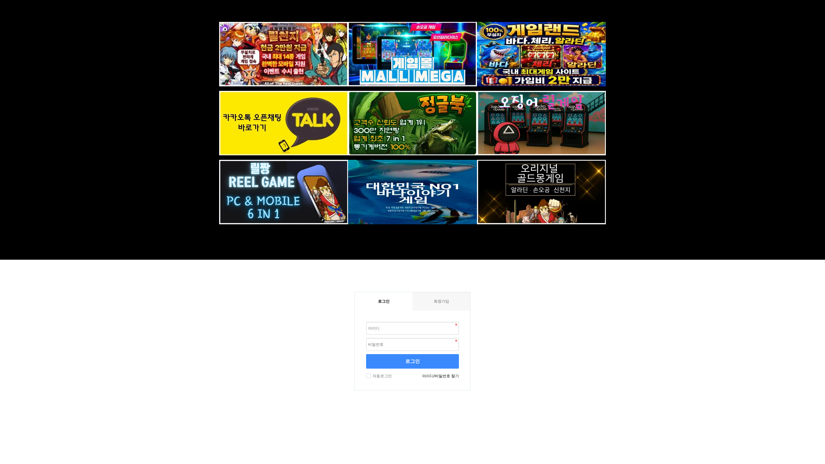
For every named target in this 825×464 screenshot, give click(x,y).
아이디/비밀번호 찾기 (440, 376)
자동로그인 (382, 376)
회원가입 (441, 301)
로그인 (412, 361)
